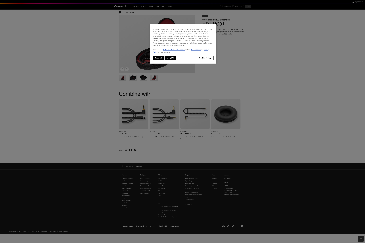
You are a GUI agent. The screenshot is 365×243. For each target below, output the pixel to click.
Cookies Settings (205, 58)
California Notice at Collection (174, 50)
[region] (183, 44)
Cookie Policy (196, 50)
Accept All (170, 58)
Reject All (158, 58)
